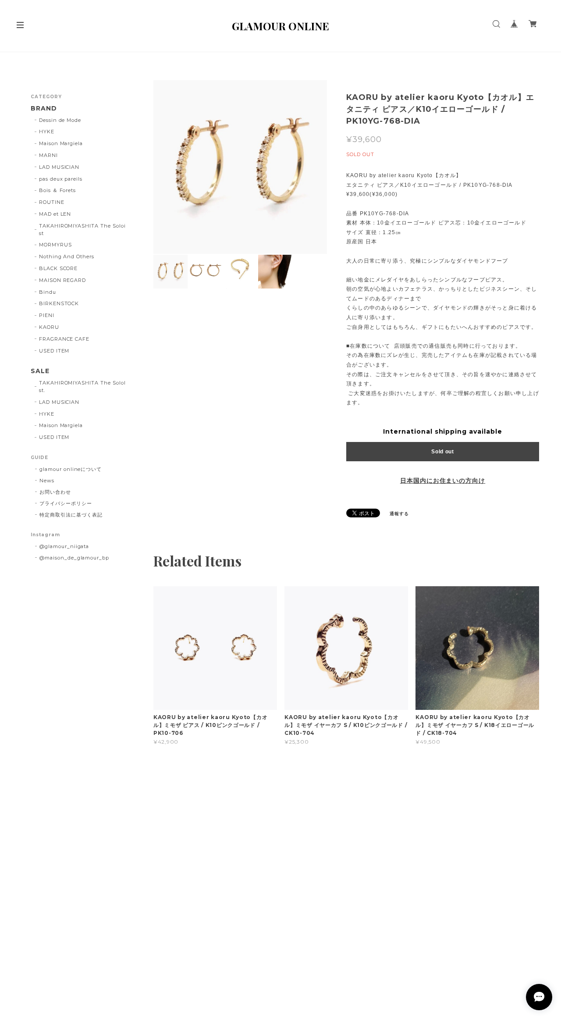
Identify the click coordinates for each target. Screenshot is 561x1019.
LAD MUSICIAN (59, 167)
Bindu (47, 292)
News (46, 480)
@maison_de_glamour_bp (74, 558)
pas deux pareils (60, 179)
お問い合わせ (55, 492)
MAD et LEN (55, 214)
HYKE (46, 131)
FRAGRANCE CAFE (64, 339)
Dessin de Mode (60, 120)
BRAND (44, 108)
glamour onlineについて (70, 469)
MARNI (48, 155)
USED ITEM (54, 351)
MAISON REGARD (62, 280)
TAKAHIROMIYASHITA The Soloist (82, 229)
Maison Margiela (61, 143)
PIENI (46, 315)
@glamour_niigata (64, 546)
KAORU (49, 327)
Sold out (442, 452)
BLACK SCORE (58, 268)
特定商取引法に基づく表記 (71, 515)
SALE (40, 371)
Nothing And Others (66, 256)
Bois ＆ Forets (57, 190)
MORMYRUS (55, 245)
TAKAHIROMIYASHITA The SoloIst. (82, 386)
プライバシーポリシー (65, 503)
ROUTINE (51, 202)
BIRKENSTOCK (59, 303)
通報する (399, 514)
